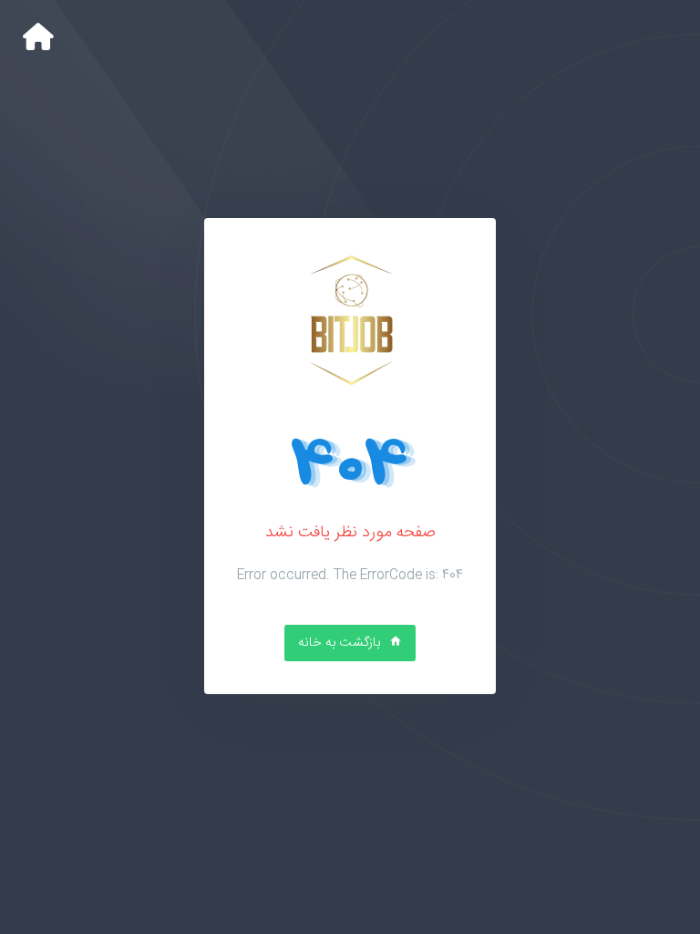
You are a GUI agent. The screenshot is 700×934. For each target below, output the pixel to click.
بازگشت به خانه (341, 643)
